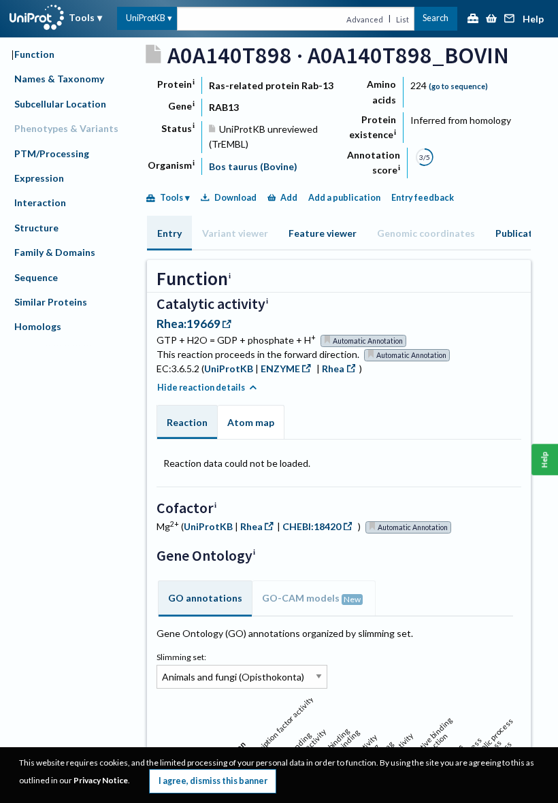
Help (533, 19)
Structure (36, 227)
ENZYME (280, 368)
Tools (82, 17)
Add (288, 198)
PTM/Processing (51, 153)
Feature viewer (323, 233)
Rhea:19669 (188, 323)
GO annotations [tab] (205, 598)
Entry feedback (422, 198)
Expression (39, 178)
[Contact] (509, 19)
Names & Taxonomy (59, 78)
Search (435, 18)
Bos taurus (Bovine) (253, 166)
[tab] (169, 233)
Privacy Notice (100, 780)
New (352, 599)
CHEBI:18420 (311, 526)
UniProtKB (145, 18)
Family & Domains (54, 252)
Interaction (40, 202)
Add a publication (344, 198)
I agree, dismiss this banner (213, 781)
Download (235, 198)
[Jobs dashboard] (472, 19)
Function (34, 54)
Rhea (333, 368)
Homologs (37, 326)
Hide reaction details (201, 387)
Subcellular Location (60, 104)
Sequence (36, 277)
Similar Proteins (50, 302)
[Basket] (491, 19)
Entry (169, 233)
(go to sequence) (458, 86)
